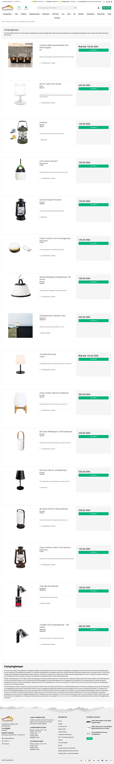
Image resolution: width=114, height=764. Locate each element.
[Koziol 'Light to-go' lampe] (20, 99)
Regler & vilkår (62, 729)
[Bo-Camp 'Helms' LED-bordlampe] (20, 524)
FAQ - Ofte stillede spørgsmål (66, 737)
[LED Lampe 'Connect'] (20, 176)
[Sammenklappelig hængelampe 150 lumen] (20, 292)
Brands (60, 745)
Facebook (6, 743)
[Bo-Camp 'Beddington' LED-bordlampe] (20, 446)
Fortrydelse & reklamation (65, 734)
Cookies (60, 740)
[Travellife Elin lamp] (20, 369)
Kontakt (60, 723)
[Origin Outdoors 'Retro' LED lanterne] (20, 562)
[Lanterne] (20, 137)
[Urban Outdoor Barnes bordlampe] (20, 408)
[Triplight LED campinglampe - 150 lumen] (20, 639)
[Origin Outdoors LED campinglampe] (20, 253)
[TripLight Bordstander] (20, 601)
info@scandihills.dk (7, 1)
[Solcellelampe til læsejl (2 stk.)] (20, 330)
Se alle (90, 738)
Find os (60, 721)
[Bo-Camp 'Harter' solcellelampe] (20, 485)
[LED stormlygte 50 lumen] (20, 214)
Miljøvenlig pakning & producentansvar (68, 750)
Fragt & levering (62, 732)
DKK (104, 1)
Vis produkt (93, 50)
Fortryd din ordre (62, 726)
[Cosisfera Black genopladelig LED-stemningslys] (20, 60)
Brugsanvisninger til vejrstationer (67, 748)
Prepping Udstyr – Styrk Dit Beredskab (68, 753)
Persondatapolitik (63, 742)
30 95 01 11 (18, 1)
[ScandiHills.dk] (7, 7)
